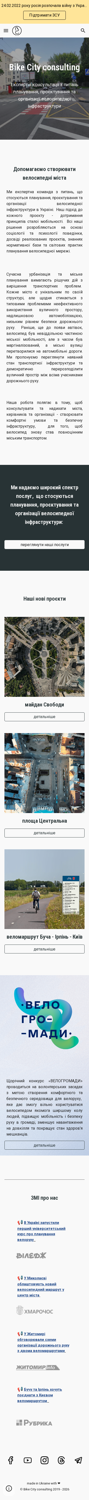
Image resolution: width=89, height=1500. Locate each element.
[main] (44, 67)
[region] (44, 12)
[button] (6, 30)
